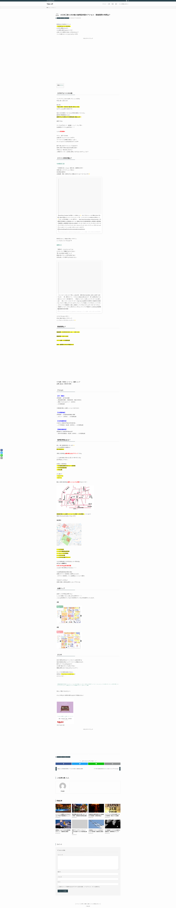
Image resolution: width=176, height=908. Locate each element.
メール (60, 876)
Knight (62, 791)
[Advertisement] (88, 60)
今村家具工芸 (60, 163)
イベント (59, 756)
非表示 (61, 85)
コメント (60, 854)
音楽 (85, 903)
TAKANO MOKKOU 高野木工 (63, 311)
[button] (64, 764)
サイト (59, 881)
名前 (59, 871)
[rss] (126, 1)
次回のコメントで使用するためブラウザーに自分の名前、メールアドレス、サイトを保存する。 (79, 886)
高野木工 (59, 245)
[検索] (128, 1)
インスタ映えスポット (66, 756)
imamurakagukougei (62, 231)
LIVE (82, 903)
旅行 (89, 903)
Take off (50, 4)
